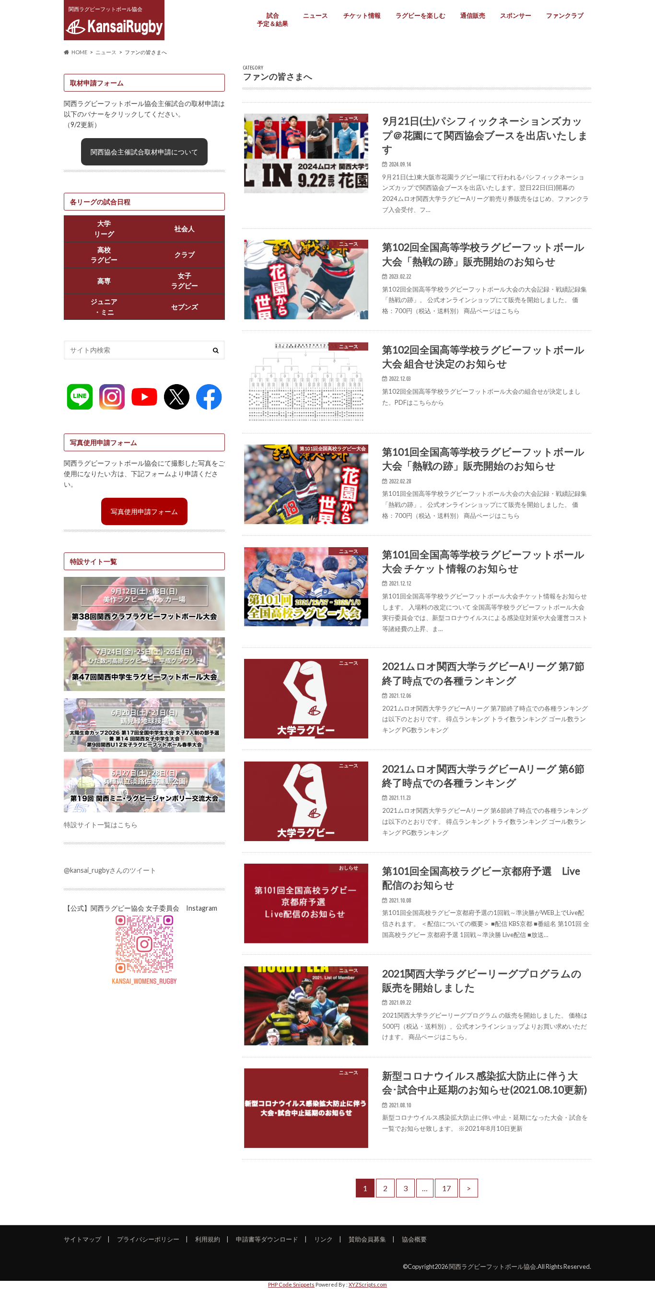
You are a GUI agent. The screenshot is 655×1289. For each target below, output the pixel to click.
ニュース (315, 15)
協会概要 (414, 1239)
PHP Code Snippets (291, 1284)
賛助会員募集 (367, 1239)
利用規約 (207, 1239)
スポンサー (515, 15)
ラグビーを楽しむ (420, 15)
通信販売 (472, 15)
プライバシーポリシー (148, 1239)
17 (446, 1188)
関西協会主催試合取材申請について (144, 152)
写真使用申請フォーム (144, 511)
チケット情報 (362, 15)
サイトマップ (82, 1239)
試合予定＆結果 (272, 19)
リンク (323, 1239)
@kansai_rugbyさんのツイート (110, 870)
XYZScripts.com (368, 1284)
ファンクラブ (565, 15)
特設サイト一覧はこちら (101, 824)
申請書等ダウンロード (267, 1239)
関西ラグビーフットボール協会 (492, 1266)
